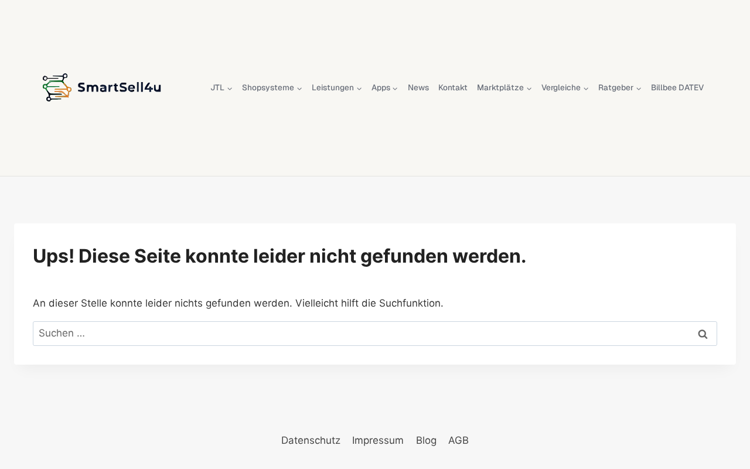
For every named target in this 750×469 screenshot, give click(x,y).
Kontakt (453, 87)
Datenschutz (310, 440)
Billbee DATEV (677, 87)
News (418, 87)
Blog (426, 440)
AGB (458, 440)
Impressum (378, 440)
